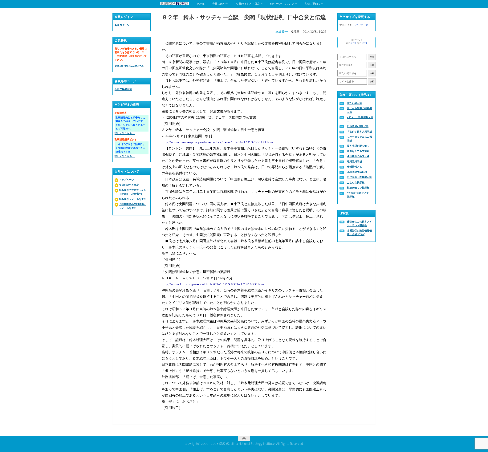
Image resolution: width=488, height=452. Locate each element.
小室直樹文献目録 (357, 172)
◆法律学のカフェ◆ (358, 156)
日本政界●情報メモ (357, 126)
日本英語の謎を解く (358, 145)
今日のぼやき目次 (129, 184)
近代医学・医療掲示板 (359, 177)
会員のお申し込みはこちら (129, 65)
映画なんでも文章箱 (358, 151)
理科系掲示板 (354, 161)
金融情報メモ (354, 166)
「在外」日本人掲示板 (359, 131)
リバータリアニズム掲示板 (359, 138)
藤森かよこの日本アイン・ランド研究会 (359, 223)
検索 (372, 57)
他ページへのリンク (282, 3)
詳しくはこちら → (125, 133)
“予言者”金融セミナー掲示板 (359, 195)
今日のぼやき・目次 (248, 3)
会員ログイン (122, 25)
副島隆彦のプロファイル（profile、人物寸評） (132, 192)
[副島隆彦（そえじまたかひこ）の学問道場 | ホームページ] (174, 3)
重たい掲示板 (354, 103)
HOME (201, 3)
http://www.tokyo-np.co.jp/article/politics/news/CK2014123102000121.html (218, 142)
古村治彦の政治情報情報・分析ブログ (359, 232)
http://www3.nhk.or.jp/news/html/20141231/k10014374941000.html (213, 284)
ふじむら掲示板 (355, 182)
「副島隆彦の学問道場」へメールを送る (132, 206)
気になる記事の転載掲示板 (359, 110)
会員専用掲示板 (123, 89)
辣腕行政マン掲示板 (358, 187)
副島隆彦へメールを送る (132, 199)
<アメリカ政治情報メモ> (360, 119)
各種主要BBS (312, 3)
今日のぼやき (220, 3)
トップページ (126, 179)
